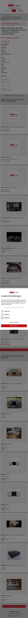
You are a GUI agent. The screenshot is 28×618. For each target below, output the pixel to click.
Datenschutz (15, 307)
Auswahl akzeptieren (14, 322)
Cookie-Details (7, 307)
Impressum (21, 307)
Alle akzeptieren (14, 325)
